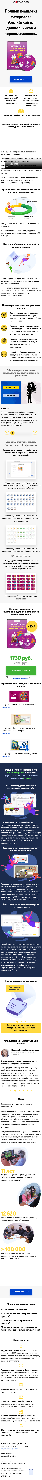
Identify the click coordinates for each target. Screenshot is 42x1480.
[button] (17, 1022)
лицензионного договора (21, 678)
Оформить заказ (21, 670)
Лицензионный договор (9, 1449)
